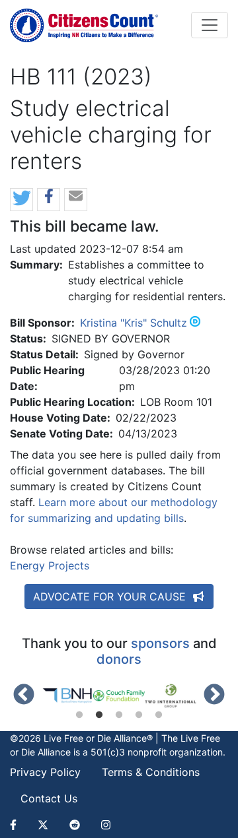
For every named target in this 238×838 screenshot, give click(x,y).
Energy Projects (49, 565)
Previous (24, 695)
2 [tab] (99, 715)
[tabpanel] (67, 696)
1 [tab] (79, 715)
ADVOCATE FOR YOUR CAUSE (111, 596)
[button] (21, 200)
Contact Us (48, 798)
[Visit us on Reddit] (75, 825)
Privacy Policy (45, 772)
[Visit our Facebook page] (18, 825)
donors (119, 659)
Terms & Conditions (151, 772)
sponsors (160, 643)
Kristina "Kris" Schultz (133, 322)
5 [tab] (158, 715)
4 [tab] (138, 715)
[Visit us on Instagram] (106, 825)
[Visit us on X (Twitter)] (43, 825)
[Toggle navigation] (209, 25)
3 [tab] (119, 715)
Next (214, 695)
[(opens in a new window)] (67, 696)
